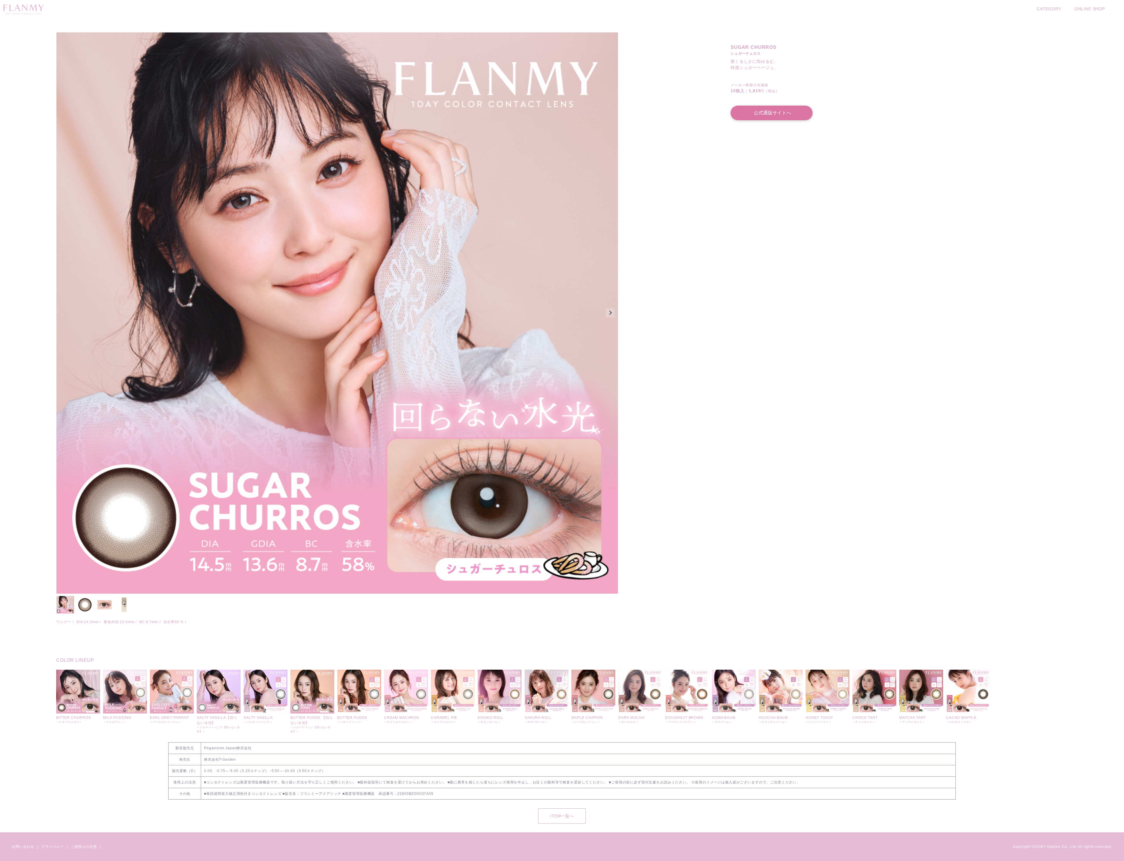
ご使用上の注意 (84, 847)
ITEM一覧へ (562, 816)
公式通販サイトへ (772, 112)
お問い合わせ (23, 847)
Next (610, 313)
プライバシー (52, 847)
